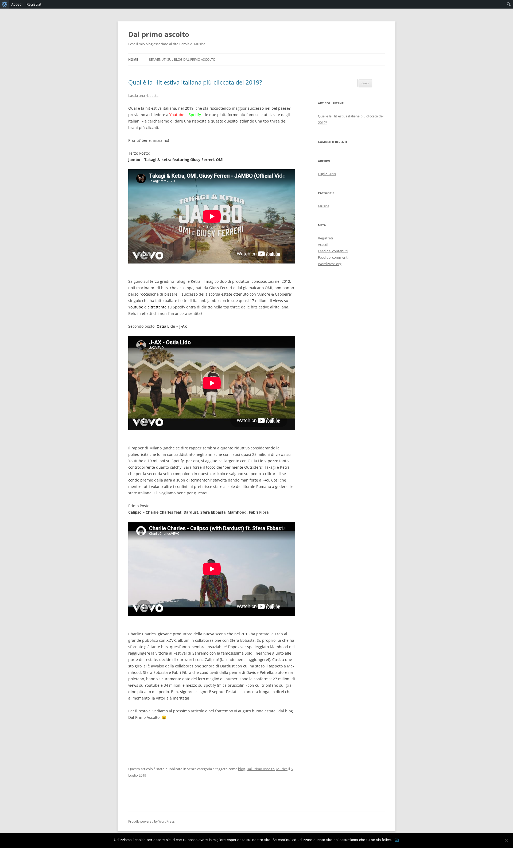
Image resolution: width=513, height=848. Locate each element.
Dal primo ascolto (158, 34)
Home (133, 59)
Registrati (325, 238)
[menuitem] (4, 4)
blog (241, 768)
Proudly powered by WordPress (151, 821)
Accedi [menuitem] (16, 4)
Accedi (323, 244)
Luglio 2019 (327, 173)
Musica (281, 768)
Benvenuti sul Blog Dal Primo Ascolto (182, 59)
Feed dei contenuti (333, 251)
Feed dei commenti (333, 257)
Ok (397, 840)
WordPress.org (329, 263)
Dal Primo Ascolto (261, 768)
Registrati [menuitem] (34, 4)
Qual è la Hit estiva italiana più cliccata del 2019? (195, 82)
